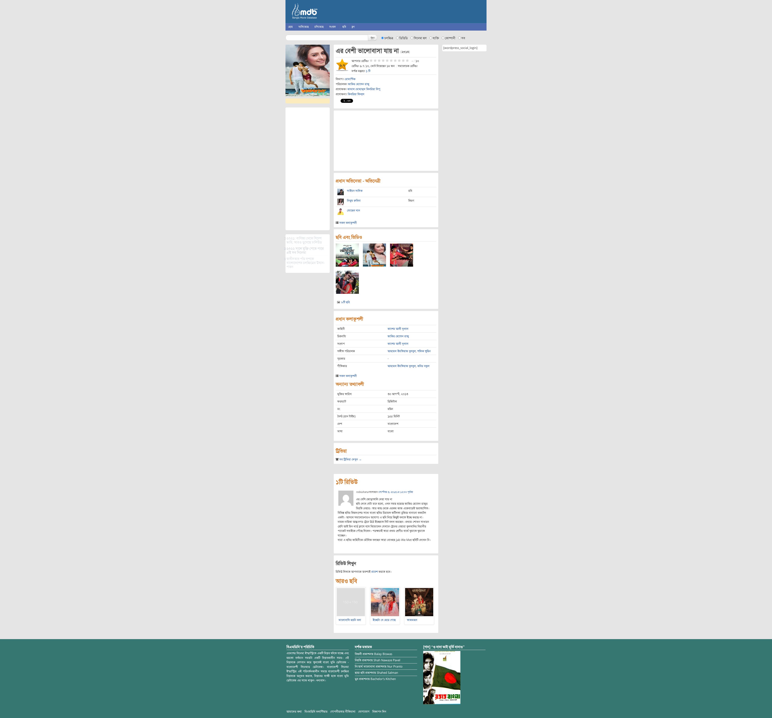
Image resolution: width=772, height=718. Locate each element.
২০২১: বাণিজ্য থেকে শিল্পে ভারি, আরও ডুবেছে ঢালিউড (304, 240)
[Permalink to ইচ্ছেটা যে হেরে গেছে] (385, 602)
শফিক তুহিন (424, 351)
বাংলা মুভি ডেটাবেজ (322, 12)
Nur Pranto (394, 666)
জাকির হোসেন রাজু (358, 84)
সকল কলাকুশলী (348, 223)
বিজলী (358, 654)
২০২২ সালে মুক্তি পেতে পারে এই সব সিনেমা (305, 250)
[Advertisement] (307, 168)
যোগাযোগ (364, 711)
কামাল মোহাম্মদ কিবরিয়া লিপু (363, 89)
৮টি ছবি (345, 302)
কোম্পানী (450, 38)
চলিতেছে (319, 27)
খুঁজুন (373, 37)
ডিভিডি (403, 38)
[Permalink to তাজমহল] (419, 602)
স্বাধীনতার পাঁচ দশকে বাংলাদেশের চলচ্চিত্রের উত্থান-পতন (305, 263)
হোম (290, 27)
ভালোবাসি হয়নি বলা (350, 620)
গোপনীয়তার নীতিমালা (342, 711)
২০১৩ (405, 52)
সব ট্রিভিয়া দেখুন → (350, 459)
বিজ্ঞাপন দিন (379, 711)
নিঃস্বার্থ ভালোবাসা (365, 666)
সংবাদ (332, 27)
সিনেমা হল (420, 38)
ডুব (356, 679)
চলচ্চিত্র (388, 38)
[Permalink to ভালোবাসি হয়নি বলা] (351, 602)
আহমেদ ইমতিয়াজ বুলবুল (402, 351)
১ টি (368, 71)
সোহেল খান (353, 210)
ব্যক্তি (436, 38)
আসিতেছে (303, 27)
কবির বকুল (423, 366)
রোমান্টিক (350, 79)
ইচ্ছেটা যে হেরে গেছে (384, 620)
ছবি (344, 27)
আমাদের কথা (294, 711)
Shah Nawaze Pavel (387, 660)
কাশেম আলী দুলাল (398, 329)
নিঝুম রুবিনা (354, 200)
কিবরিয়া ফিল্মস (356, 94)
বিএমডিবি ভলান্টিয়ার (316, 711)
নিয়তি (358, 660)
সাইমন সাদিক (354, 191)
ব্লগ (353, 27)
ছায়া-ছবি (359, 673)
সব (463, 38)
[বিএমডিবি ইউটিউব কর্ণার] (441, 677)
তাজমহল (412, 620)
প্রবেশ (374, 572)
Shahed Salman (387, 673)
